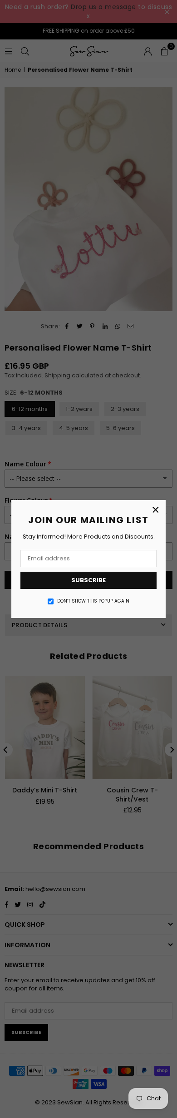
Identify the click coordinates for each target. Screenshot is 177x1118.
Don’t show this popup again (93, 601)
